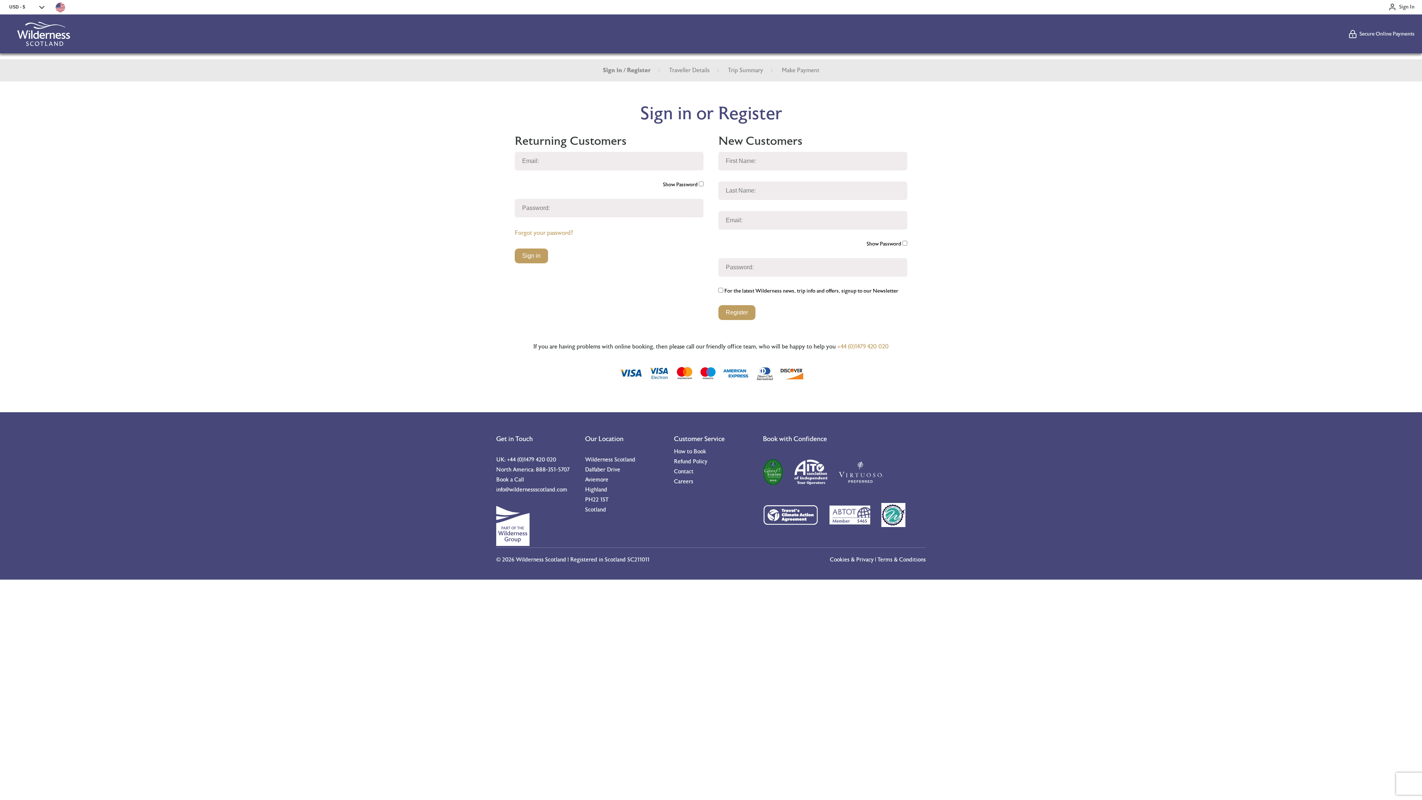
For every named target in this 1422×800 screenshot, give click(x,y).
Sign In (1407, 7)
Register (737, 312)
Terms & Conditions (902, 560)
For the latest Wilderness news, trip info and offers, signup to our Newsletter (810, 291)
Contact (684, 472)
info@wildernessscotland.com (531, 490)
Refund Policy (690, 462)
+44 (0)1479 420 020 (863, 346)
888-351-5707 (553, 470)
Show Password (681, 185)
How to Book (690, 452)
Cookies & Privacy (852, 560)
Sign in (531, 256)
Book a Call (510, 480)
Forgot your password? (544, 233)
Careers (683, 482)
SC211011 (638, 560)
